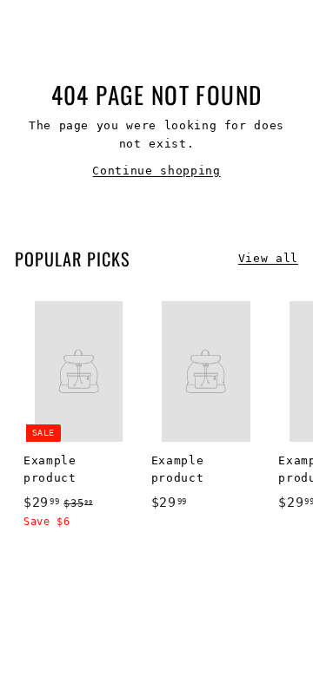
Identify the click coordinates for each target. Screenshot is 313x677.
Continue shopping (156, 170)
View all (268, 258)
